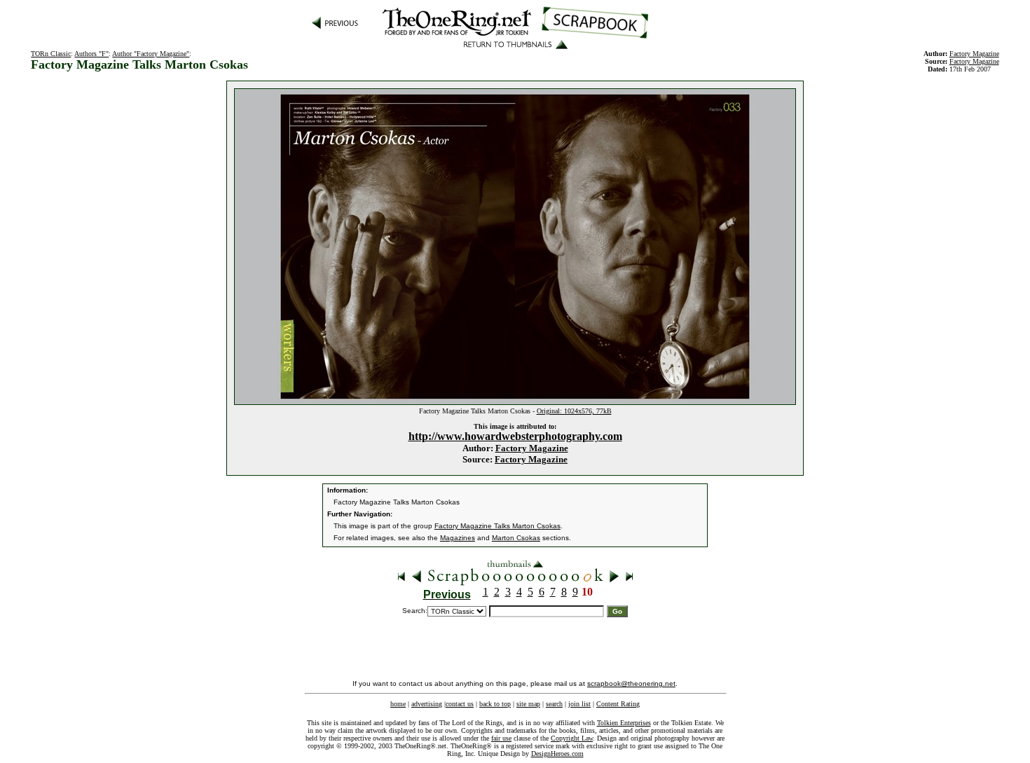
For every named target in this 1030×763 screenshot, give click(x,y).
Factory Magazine (531, 448)
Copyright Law (572, 738)
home (398, 704)
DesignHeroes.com (557, 753)
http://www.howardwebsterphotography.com (515, 436)
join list (579, 704)
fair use (501, 738)
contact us (460, 704)
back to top (495, 704)
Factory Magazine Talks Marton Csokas (497, 526)
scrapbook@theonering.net (631, 683)
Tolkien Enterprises (624, 723)
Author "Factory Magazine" (150, 53)
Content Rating (618, 704)
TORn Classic (51, 53)
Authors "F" (91, 53)
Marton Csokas (516, 538)
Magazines (457, 538)
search (554, 704)
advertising (426, 704)
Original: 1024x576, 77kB (574, 411)
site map (528, 704)
